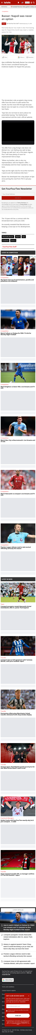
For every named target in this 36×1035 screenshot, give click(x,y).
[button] (2, 2)
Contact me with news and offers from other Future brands (18, 1010)
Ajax (23, 237)
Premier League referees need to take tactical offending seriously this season (18, 955)
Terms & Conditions (16, 1023)
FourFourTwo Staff (13, 23)
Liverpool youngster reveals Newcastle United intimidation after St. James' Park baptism (18, 937)
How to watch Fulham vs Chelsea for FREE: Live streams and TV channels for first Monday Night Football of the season (19, 927)
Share (5, 57)
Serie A (13, 240)
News (3, 23)
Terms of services (21, 202)
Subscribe (27, 2)
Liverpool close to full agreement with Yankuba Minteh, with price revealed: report (19, 962)
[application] (18, 131)
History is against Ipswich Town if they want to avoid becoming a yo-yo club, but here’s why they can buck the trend (18, 946)
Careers (4, 1005)
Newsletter (31, 57)
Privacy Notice (23, 204)
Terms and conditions (8, 987)
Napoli (18, 237)
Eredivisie (6, 240)
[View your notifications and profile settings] (18, 2)
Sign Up (18, 1016)
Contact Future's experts (9, 990)
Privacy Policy (24, 1022)
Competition (5, 11)
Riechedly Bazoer (8, 237)
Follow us (22, 57)
